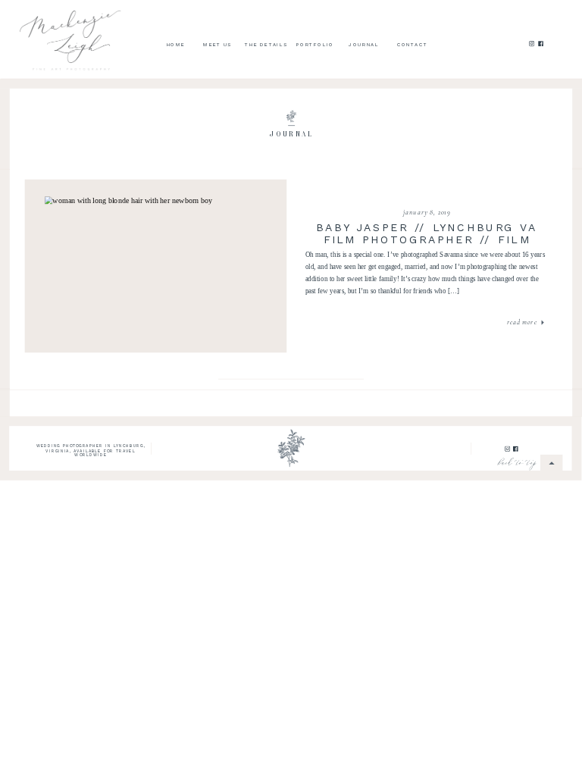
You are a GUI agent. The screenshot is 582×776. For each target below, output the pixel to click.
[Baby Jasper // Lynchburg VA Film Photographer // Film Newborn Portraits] (156, 266)
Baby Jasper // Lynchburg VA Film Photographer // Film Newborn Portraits (426, 240)
